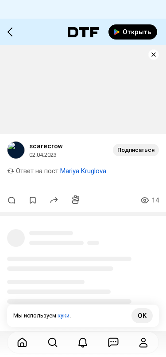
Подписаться (135, 150)
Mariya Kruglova (83, 171)
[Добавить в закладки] (33, 200)
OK (142, 316)
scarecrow (46, 146)
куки (63, 315)
